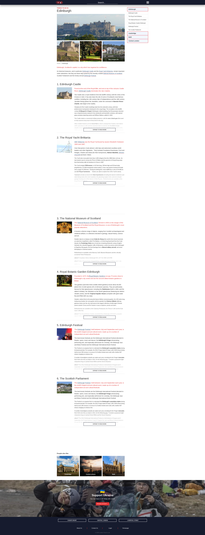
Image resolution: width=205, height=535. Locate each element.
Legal (110, 528)
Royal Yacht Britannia (106, 71)
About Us (79, 528)
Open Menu (148, 2)
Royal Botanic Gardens (97, 276)
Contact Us (95, 528)
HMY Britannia (79, 142)
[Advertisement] (91, 200)
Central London (102, 520)
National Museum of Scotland (112, 73)
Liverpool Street (133, 520)
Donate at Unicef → (102, 503)
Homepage (125, 528)
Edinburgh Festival (84, 329)
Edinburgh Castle (87, 71)
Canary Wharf (72, 520)
